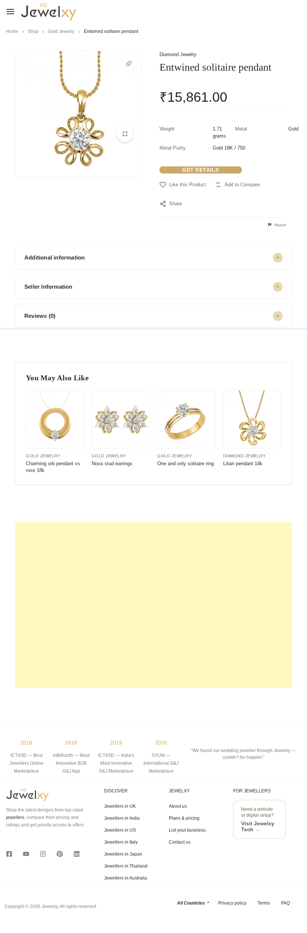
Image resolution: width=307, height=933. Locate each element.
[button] (129, 63)
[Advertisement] (153, 605)
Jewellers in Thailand (126, 866)
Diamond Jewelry (178, 54)
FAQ (285, 903)
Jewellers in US (120, 830)
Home (12, 31)
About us (178, 806)
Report (279, 225)
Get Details (200, 170)
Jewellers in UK (120, 806)
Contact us (180, 842)
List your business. (188, 830)
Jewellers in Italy (121, 842)
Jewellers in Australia (125, 878)
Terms (264, 903)
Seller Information (48, 286)
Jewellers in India (122, 818)
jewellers (15, 817)
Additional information (54, 257)
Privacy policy (232, 903)
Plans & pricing (184, 818)
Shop (33, 31)
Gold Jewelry (61, 31)
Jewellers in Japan (123, 854)
